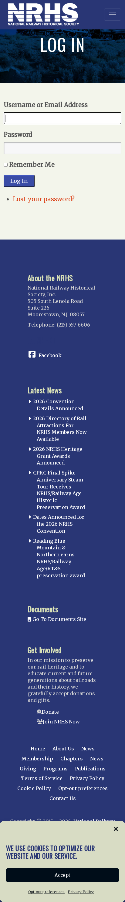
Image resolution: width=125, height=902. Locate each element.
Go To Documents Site (58, 619)
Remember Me (32, 164)
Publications (90, 769)
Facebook (50, 355)
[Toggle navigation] (112, 14)
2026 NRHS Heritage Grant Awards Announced (57, 456)
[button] (116, 829)
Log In (19, 180)
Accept (62, 875)
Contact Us (62, 798)
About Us (63, 749)
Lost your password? (44, 199)
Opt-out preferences (46, 892)
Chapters (71, 759)
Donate (50, 712)
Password (18, 134)
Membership (37, 759)
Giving (28, 769)
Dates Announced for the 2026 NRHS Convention (58, 524)
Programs (55, 769)
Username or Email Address (46, 105)
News (88, 749)
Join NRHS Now (61, 722)
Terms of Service (41, 778)
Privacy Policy (81, 892)
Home (38, 749)
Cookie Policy (34, 788)
